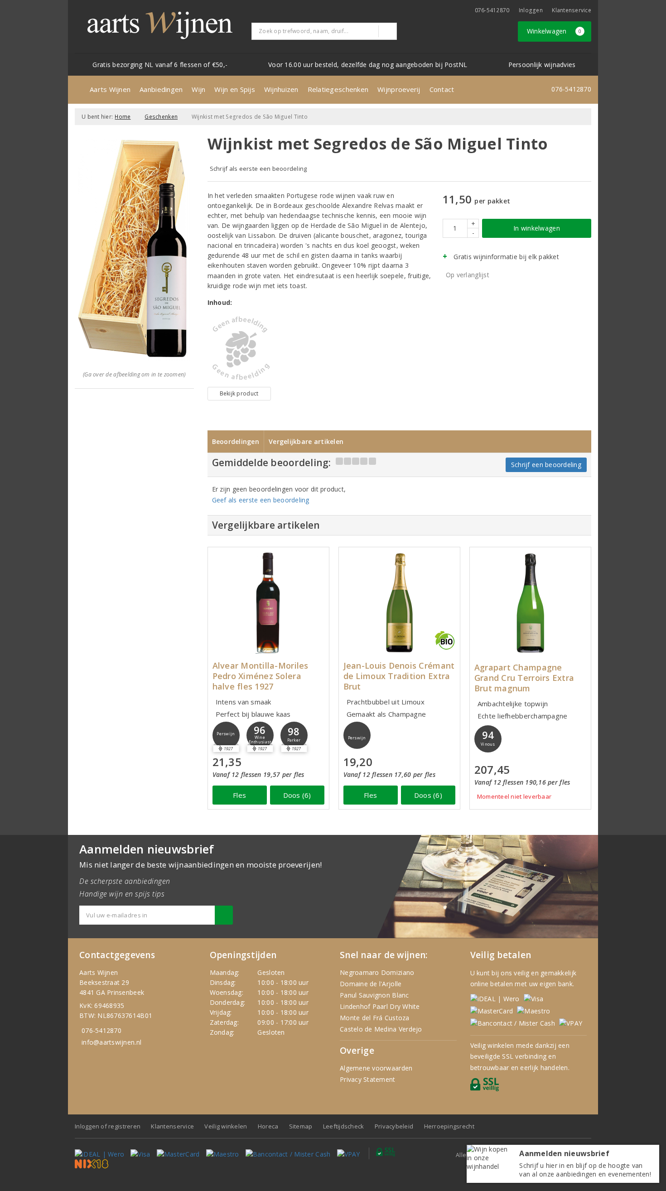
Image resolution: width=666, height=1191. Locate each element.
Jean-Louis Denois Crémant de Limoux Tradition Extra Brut (399, 676)
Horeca (268, 1126)
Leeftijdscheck (343, 1126)
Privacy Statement (368, 1079)
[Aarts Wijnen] (159, 25)
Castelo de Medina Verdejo (381, 1029)
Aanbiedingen (161, 89)
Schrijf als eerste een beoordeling (258, 168)
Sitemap (301, 1126)
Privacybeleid (394, 1126)
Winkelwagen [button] (554, 31)
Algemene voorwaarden (376, 1068)
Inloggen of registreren (107, 1126)
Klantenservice (571, 10)
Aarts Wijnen (110, 89)
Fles (239, 795)
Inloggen (531, 10)
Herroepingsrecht (449, 1126)
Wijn (198, 89)
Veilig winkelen (225, 1126)
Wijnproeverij (398, 89)
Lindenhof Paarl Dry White (380, 1006)
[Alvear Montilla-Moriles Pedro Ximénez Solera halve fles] (268, 603)
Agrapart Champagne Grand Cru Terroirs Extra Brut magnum (524, 678)
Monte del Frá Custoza (375, 1017)
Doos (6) (297, 795)
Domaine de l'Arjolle (370, 983)
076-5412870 (492, 10)
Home (122, 117)
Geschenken (161, 117)
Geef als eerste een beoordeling (260, 500)
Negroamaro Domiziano (377, 972)
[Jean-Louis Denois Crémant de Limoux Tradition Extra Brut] (399, 603)
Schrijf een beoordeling (546, 464)
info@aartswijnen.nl (111, 1042)
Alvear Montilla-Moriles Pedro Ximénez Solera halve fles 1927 (260, 676)
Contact (442, 89)
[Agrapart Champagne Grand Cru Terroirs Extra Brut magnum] (530, 603)
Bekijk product (239, 393)
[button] (226, 735)
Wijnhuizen (281, 89)
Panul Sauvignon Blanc (374, 995)
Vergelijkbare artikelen (306, 441)
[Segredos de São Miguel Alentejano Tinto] (239, 348)
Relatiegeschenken (338, 89)
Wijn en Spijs (234, 89)
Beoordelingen (235, 441)
